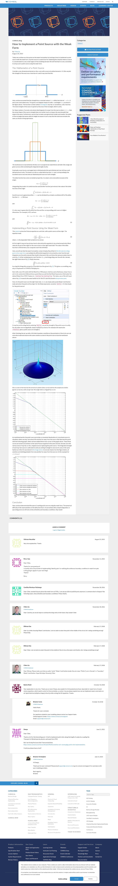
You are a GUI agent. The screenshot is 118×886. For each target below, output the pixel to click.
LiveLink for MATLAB (73, 803)
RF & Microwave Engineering (32, 810)
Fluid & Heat (32, 821)
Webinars (63, 847)
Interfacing (72, 794)
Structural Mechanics (73, 828)
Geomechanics (72, 815)
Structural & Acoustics (73, 809)
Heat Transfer (32, 827)
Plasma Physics (32, 803)
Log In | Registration (59, 530)
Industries (61, 6)
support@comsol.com (43, 718)
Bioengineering (90, 812)
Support (84, 1)
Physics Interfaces (53, 829)
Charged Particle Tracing (35, 796)
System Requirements (14, 857)
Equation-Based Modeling (55, 803)
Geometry (50, 806)
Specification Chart (14, 851)
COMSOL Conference (66, 857)
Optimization (51, 827)
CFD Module (89, 821)
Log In (108, 1)
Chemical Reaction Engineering (13, 800)
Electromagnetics (35, 794)
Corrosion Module (91, 832)
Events (83, 6)
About (97, 847)
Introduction (51, 814)
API (49, 796)
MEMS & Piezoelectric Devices (74, 821)
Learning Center (106, 6)
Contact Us (98, 857)
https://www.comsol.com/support (57, 716)
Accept (77, 879)
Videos (73, 6)
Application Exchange (49, 857)
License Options (13, 854)
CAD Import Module (92, 815)
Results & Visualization (54, 832)
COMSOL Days (64, 851)
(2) (19, 257)
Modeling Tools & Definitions (52, 823)
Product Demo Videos (32, 852)
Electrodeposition (13, 811)
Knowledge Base (83, 854)
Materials (50, 816)
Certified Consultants (92, 818)
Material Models (72, 817)
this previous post (61, 278)
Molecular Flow (32, 833)
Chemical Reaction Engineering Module (97, 824)
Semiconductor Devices (34, 814)
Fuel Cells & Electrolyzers (15, 814)
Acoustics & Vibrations (74, 812)
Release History (13, 860)
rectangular (43, 104)
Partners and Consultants (85, 857)
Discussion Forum (48, 854)
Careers (97, 851)
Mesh (49, 819)
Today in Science (74, 832)
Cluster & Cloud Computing (52, 800)
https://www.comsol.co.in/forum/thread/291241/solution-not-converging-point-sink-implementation (54, 744)
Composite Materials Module (94, 827)
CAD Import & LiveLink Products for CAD (74, 797)
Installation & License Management (54, 810)
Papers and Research (32, 858)
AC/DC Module (90, 801)
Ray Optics (31, 806)
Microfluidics (31, 830)
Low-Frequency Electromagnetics (33, 800)
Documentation (82, 860)
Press (97, 854)
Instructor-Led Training (50, 851)
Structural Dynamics (73, 825)
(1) (53, 266)
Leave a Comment (92, 55)
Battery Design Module (92, 809)
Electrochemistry (13, 808)
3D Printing (89, 798)
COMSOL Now (13, 818)
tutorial (17, 231)
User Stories (29, 855)
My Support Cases (83, 851)
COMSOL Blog (17, 40)
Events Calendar (65, 854)
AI (87, 807)
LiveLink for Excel (72, 801)
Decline (90, 879)
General (80, 43)
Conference (89, 829)
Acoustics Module (91, 804)
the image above (38, 450)
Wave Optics (31, 816)
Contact (92, 1)
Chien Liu (17, 51)
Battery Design (12, 796)
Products (48, 6)
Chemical (11, 794)
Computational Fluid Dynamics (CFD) (33, 823)
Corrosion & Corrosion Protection (14, 804)
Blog (92, 6)
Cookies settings (62, 879)
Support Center (82, 847)
